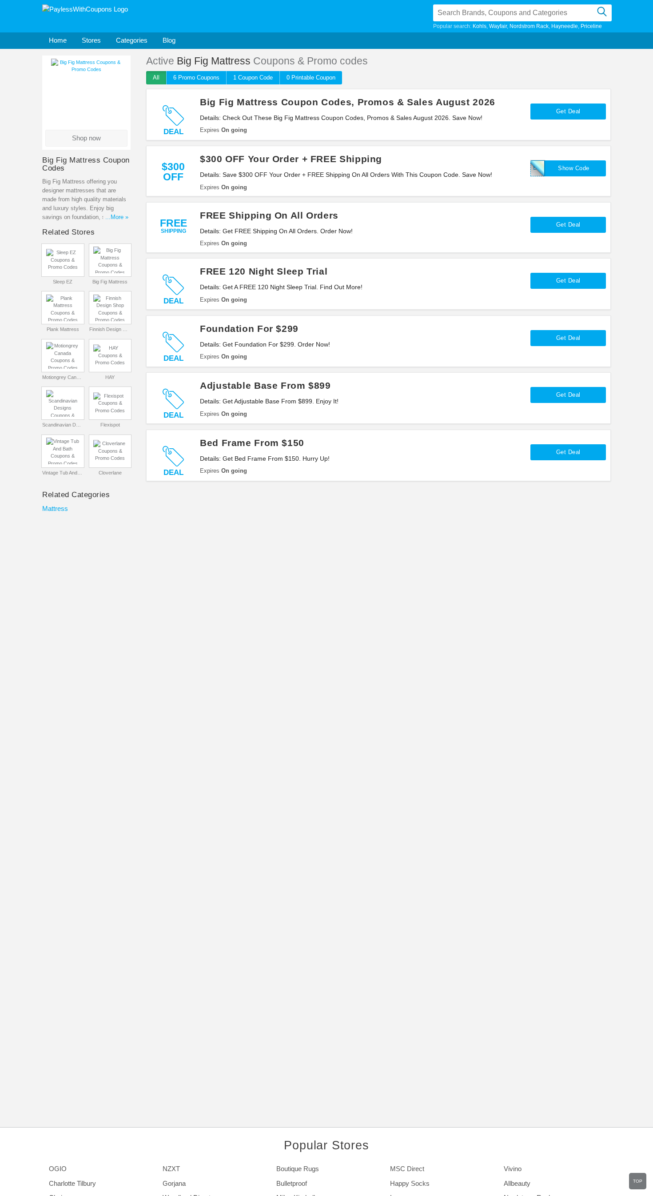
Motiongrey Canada (63, 377)
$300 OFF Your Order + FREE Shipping (291, 159)
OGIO (58, 1168)
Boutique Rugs (297, 1168)
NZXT (171, 1168)
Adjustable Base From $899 (265, 385)
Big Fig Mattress (109, 281)
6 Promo (196, 77)
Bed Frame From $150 (252, 443)
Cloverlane (110, 472)
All (156, 77)
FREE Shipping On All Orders (269, 215)
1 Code (253, 77)
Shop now (86, 138)
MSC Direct (407, 1168)
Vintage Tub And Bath (63, 472)
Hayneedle (564, 26)
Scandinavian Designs (63, 424)
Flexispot (110, 424)
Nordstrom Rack (529, 26)
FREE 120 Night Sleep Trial (263, 271)
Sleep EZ (62, 281)
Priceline (591, 26)
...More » (116, 217)
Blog (169, 40)
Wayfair (498, 26)
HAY (110, 377)
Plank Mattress (63, 329)
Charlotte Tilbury (72, 1183)
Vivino (513, 1168)
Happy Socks (410, 1183)
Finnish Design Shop (110, 329)
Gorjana (174, 1183)
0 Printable (311, 77)
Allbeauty (517, 1183)
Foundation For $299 (249, 328)
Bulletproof (291, 1183)
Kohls (479, 26)
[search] (602, 12)
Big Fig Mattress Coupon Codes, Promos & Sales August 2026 (347, 102)
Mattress (55, 508)
